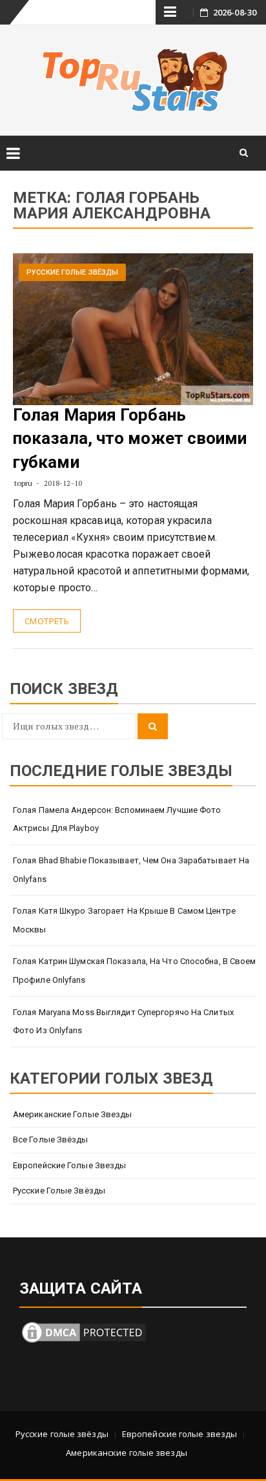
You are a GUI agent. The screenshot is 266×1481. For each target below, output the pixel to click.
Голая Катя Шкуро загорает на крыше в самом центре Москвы (124, 920)
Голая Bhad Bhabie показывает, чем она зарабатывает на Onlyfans (131, 870)
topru (23, 483)
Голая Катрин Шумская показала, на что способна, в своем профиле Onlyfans (134, 970)
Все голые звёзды (50, 1139)
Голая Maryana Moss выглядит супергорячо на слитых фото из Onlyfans (123, 1021)
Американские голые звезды (72, 1114)
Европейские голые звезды (69, 1165)
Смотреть (47, 621)
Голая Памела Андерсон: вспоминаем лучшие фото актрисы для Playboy (117, 819)
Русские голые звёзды (72, 272)
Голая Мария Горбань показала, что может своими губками (130, 438)
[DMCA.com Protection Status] (83, 1331)
